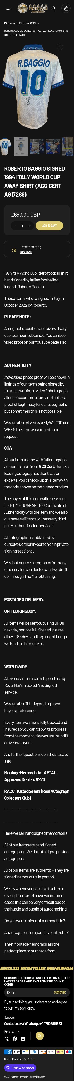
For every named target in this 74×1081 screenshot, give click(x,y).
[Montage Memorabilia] (31, 8)
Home (12, 23)
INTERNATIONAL (27, 23)
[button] (8, 8)
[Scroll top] (66, 1076)
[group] (19, 146)
